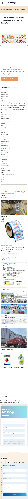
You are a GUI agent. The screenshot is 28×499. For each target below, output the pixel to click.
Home (2, 7)
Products (7, 7)
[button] (21, 349)
